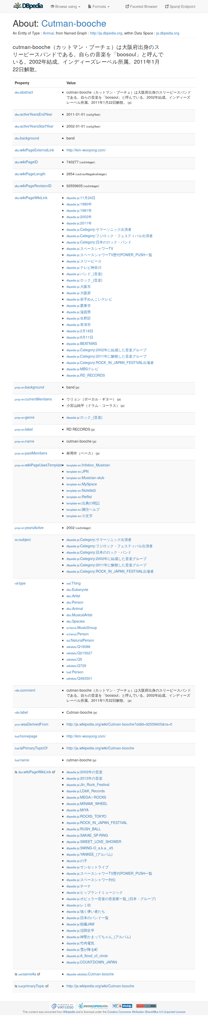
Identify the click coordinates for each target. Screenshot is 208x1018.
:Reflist (79, 496)
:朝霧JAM (80, 923)
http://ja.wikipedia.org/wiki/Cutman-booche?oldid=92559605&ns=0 (119, 724)
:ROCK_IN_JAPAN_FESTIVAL (96, 822)
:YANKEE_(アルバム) (89, 854)
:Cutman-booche (90, 973)
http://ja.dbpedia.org (106, 33)
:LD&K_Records (85, 790)
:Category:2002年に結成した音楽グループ (106, 349)
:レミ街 (78, 904)
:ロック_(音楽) (84, 280)
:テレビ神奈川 (83, 267)
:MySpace (81, 483)
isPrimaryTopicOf (31, 747)
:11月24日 (80, 197)
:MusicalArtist (79, 614)
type (20, 583)
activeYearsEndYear (33, 114)
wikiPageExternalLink (34, 149)
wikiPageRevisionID (33, 185)
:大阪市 (78, 286)
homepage (26, 736)
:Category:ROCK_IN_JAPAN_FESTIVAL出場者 (110, 362)
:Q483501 (79, 678)
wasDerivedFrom (31, 724)
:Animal (74, 608)
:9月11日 (79, 337)
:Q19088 (78, 646)
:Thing (73, 583)
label (24, 429)
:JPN (77, 471)
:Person (74, 602)
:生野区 (78, 318)
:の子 (76, 860)
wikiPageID (26, 161)
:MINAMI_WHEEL (87, 803)
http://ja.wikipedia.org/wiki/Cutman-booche (100, 747)
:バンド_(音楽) (84, 273)
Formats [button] (99, 6)
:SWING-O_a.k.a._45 (89, 847)
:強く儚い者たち (85, 911)
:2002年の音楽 (84, 771)
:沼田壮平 (80, 930)
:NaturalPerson (80, 640)
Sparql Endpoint (182, 6)
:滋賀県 (78, 311)
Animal (48, 33)
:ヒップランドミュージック (94, 892)
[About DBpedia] (28, 6)
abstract (24, 92)
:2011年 (79, 222)
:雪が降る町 (82, 949)
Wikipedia (69, 1012)
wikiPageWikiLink (31, 197)
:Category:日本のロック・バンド (98, 241)
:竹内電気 (80, 942)
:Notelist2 (81, 490)
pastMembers (31, 452)
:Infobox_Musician (88, 464)
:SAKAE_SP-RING (87, 835)
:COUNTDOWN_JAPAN (91, 961)
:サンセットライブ (87, 866)
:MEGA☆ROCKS (86, 797)
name (24, 441)
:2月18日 (79, 330)
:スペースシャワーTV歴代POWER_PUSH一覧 (109, 254)
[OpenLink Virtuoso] (62, 1006)
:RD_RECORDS (85, 375)
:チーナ (78, 885)
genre (24, 417)
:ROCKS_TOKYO (86, 816)
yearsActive (29, 527)
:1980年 (79, 203)
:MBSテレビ (82, 368)
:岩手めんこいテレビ (89, 299)
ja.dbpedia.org (167, 33)
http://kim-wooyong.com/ (86, 149)
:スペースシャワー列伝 (91, 879)
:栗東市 (78, 305)
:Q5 (74, 659)
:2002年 (79, 216)
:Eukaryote (77, 589)
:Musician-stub (85, 477)
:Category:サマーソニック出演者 (98, 229)
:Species (75, 621)
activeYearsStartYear (34, 126)
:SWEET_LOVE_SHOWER (93, 841)
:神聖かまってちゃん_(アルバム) (98, 936)
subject (23, 539)
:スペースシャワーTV (89, 248)
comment (25, 690)
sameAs (27, 973)
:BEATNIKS (81, 343)
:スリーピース (83, 261)
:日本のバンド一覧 (87, 917)
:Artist (73, 595)
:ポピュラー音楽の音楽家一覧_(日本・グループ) (111, 898)
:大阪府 (78, 292)
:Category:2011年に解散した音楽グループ (106, 356)
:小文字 (79, 515)
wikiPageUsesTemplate (38, 464)
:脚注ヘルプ (83, 509)
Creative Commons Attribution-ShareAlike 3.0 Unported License (146, 1012)
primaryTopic (31, 985)
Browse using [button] (66, 6)
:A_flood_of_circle (87, 955)
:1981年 (79, 210)
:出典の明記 (83, 502)
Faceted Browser (143, 6)
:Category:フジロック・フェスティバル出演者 (109, 235)
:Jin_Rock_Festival (87, 784)
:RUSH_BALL (83, 828)
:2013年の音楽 (84, 778)
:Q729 (76, 665)
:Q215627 (79, 652)
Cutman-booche (73, 22)
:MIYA (77, 809)
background (27, 138)
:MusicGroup (81, 627)
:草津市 (78, 324)
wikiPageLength (30, 173)
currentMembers (33, 398)
